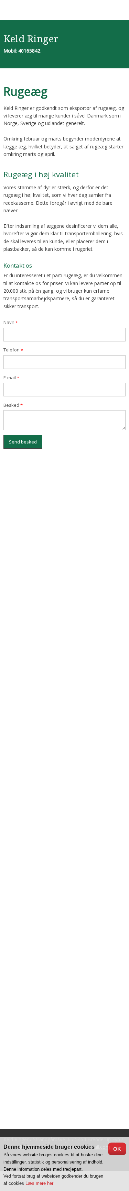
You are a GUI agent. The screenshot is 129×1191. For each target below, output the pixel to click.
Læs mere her (39, 1183)
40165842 (29, 50)
